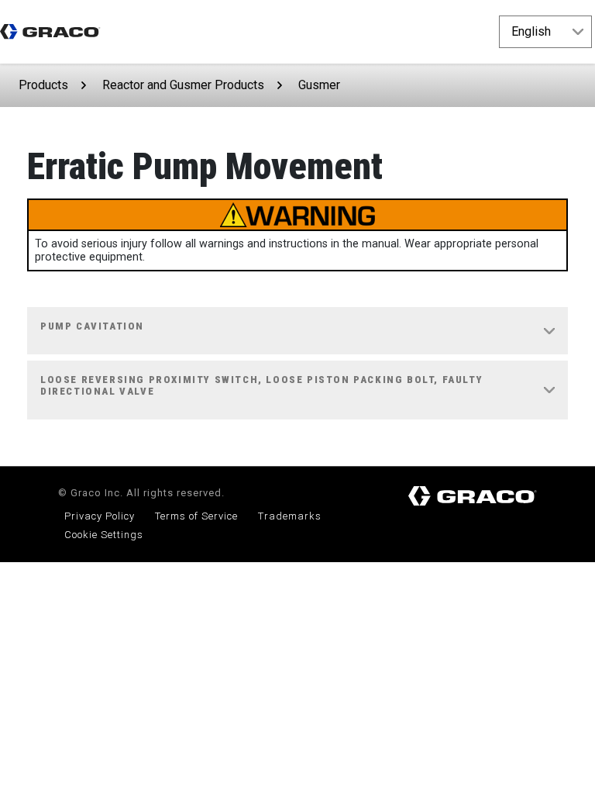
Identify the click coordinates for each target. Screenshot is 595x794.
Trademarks (290, 516)
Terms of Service (196, 516)
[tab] (297, 331)
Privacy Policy (99, 516)
